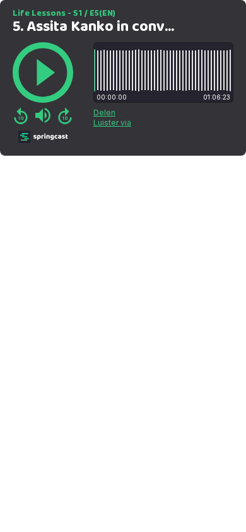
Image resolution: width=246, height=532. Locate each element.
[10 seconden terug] (21, 115)
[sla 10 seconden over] (65, 115)
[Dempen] (43, 115)
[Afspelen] (43, 72)
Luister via (112, 122)
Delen (104, 112)
